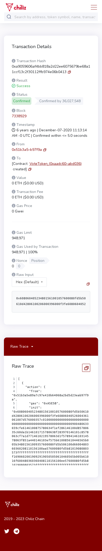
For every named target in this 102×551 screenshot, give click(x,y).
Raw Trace (19, 346)
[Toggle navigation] (92, 7)
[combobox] (54, 17)
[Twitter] (7, 531)
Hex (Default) (27, 282)
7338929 (19, 116)
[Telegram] (16, 531)
